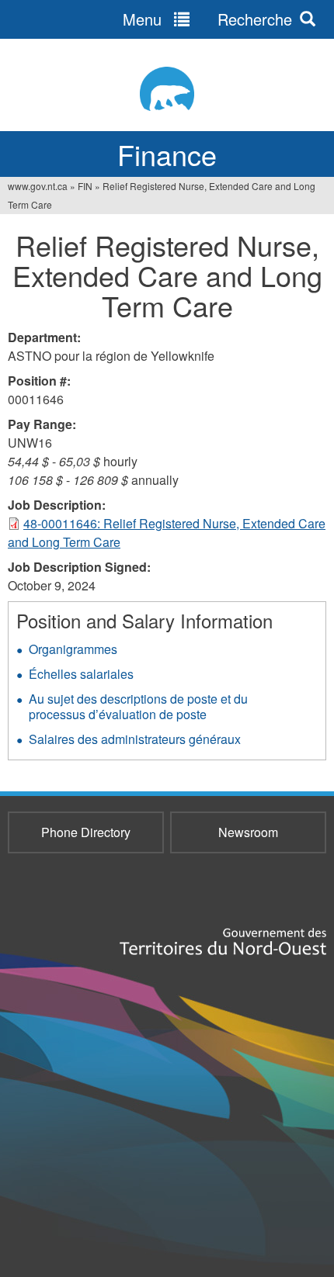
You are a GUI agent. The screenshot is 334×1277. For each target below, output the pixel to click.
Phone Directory (85, 832)
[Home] (167, 89)
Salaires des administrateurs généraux (135, 739)
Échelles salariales (81, 674)
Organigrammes (73, 649)
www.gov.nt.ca (38, 185)
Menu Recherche (207, 19)
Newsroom (248, 832)
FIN (85, 185)
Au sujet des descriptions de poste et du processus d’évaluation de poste (138, 706)
